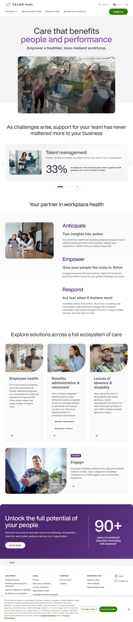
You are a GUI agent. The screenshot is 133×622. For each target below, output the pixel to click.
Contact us (118, 11)
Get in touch (15, 545)
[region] (66, 609)
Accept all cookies (108, 609)
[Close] (129, 609)
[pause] (78, 187)
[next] (129, 162)
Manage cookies (88, 609)
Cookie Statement (48, 615)
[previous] (4, 162)
